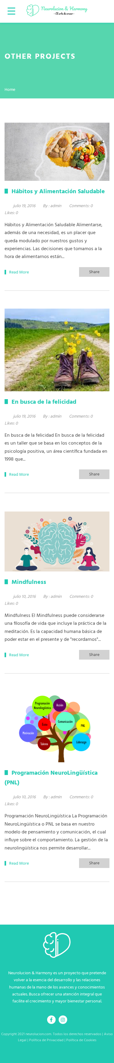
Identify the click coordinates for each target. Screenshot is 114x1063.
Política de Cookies (81, 1040)
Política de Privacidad (46, 1040)
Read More (19, 272)
